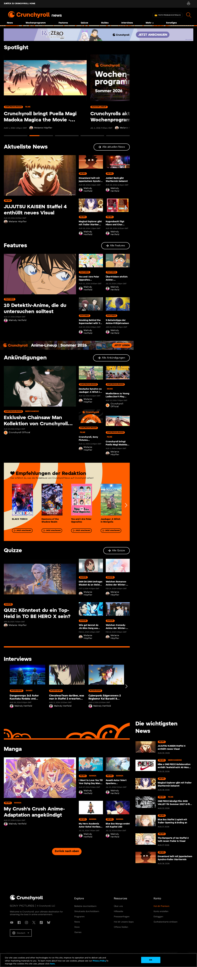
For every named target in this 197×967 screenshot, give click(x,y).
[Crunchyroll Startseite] (26, 900)
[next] (126, 505)
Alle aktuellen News (113, 147)
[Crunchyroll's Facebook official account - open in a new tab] (19, 922)
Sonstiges (171, 23)
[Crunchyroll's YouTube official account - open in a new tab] (11, 922)
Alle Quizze (118, 550)
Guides (105, 23)
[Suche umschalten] (188, 15)
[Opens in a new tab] (98, 34)
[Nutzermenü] (188, 4)
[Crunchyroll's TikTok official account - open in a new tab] (41, 922)
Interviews (127, 23)
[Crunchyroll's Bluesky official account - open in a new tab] (48, 922)
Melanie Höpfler (43, 128)
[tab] (16, 137)
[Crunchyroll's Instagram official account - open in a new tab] (26, 922)
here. (52, 964)
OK (150, 960)
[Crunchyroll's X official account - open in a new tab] (34, 922)
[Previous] (8, 96)
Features (63, 23)
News (10, 23)
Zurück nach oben (67, 851)
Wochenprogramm (36, 23)
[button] (21, 933)
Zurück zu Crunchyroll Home (19, 3)
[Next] (125, 96)
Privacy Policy (99, 961)
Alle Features (117, 245)
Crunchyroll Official (19, 433)
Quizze (84, 23)
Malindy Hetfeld (88, 189)
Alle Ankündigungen (113, 358)
